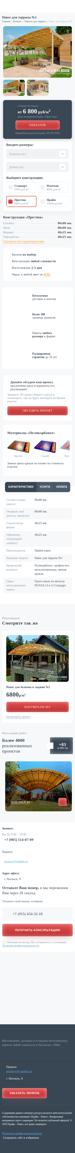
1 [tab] (33, 679)
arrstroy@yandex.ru (16, 861)
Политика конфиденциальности (22, 1133)
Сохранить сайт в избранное (21, 1137)
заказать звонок (24, 1093)
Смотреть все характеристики (23, 241)
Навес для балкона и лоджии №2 (28, 687)
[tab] (20, 487)
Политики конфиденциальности (20, 945)
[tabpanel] (37, 658)
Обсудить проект (37, 410)
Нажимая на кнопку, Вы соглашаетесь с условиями (34, 944)
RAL (47, 274)
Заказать (37, 125)
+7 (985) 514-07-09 (19, 840)
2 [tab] (42, 679)
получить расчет (37, 707)
